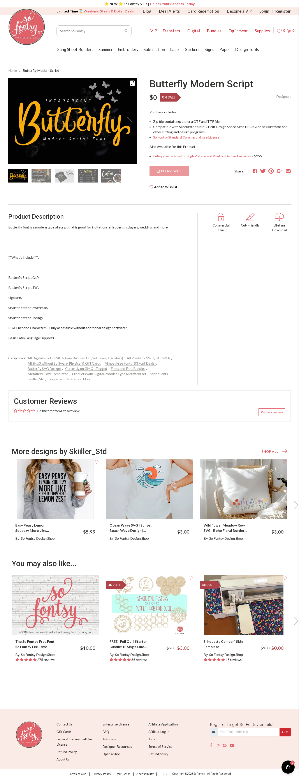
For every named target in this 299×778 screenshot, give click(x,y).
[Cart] (289, 31)
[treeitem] (18, 176)
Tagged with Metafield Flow (69, 379)
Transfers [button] (171, 30)
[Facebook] (211, 745)
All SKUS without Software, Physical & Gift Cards (64, 363)
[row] (149, 505)
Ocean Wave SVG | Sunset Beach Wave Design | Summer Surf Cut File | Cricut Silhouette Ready (130, 528)
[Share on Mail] (288, 171)
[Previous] (17, 122)
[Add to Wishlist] (96, 461)
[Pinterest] (224, 745)
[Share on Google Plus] (280, 171)
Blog (147, 11)
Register (283, 11)
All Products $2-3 (140, 358)
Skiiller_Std (36, 379)
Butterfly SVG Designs (45, 368)
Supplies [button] (262, 30)
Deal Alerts (169, 11)
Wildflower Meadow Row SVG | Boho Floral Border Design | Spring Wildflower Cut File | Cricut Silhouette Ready (225, 528)
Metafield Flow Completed (48, 374)
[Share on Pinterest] (271, 171)
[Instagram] (217, 745)
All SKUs (163, 358)
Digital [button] (193, 30)
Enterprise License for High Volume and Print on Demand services (202, 156)
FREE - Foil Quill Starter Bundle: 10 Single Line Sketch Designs (128, 644)
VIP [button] (153, 30)
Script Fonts (159, 374)
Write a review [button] (272, 412)
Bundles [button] (214, 30)
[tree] (72, 176)
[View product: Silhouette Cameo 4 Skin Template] (243, 605)
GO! (285, 732)
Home (12, 70)
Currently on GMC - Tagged (86, 368)
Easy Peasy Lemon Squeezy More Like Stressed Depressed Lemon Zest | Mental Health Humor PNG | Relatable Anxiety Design (35, 528)
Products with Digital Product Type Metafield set (109, 374)
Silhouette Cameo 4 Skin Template (223, 644)
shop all (270, 451)
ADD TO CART (81, 510)
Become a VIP (239, 11)
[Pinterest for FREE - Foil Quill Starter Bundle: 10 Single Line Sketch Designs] (155, 626)
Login (264, 11)
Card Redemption (203, 11)
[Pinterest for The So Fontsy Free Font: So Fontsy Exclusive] (61, 626)
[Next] (128, 122)
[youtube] (232, 745)
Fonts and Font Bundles (128, 368)
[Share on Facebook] (255, 171)
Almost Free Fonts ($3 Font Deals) (130, 363)
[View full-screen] (132, 83)
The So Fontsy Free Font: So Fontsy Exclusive (35, 644)
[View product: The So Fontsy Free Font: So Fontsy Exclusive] (55, 605)
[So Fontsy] (26, 26)
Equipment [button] (238, 30)
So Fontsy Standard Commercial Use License (186, 137)
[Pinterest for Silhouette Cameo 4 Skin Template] (249, 626)
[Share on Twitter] (263, 171)
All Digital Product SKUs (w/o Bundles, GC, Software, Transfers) (75, 358)
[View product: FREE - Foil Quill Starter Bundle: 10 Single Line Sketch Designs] (149, 605)
